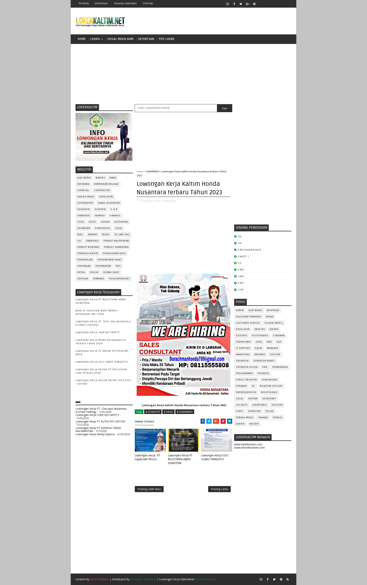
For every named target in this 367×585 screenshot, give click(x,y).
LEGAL (118, 228)
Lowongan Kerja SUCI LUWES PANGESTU (102, 361)
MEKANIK (260, 354)
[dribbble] (267, 4)
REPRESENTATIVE (246, 392)
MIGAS (106, 234)
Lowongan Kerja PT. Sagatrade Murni (147, 457)
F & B (114, 209)
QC (253, 386)
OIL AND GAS (122, 234)
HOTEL (92, 221)
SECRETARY (269, 398)
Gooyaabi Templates (143, 579)
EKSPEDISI (83, 209)
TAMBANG (98, 278)
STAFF (239, 411)
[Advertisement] (183, 73)
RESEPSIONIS (269, 392)
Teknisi (278, 417)
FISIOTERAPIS (260, 335)
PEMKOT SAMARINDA (116, 247)
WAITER (240, 423)
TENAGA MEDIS (244, 417)
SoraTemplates (99, 579)
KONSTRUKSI (102, 228)
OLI (79, 240)
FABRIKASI (83, 215)
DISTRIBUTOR (85, 203)
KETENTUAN (146, 39)
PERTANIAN (84, 266)
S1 (239, 263)
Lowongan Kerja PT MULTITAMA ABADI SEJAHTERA (180, 459)
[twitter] (241, 4)
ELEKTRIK (100, 209)
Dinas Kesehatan (109, 203)
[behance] (281, 4)
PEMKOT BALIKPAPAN (116, 240)
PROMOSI (263, 373)
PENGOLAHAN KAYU (114, 253)
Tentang (84, 3)
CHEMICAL (83, 190)
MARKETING (243, 354)
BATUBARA (83, 184)
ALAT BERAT (84, 177)
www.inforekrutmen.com (249, 447)
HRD (269, 341)
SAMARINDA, (169, 201)
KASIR (258, 348)
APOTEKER (273, 310)
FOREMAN (279, 335)
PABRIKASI (92, 240)
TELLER (270, 411)
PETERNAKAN (103, 266)
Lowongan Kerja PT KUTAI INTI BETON (100, 421)
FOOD (80, 221)
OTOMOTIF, (146, 201)
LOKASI (95, 39)
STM (241, 289)
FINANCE (115, 215)
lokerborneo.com (205, 579)
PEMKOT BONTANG (88, 247)
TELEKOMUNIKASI (119, 278)
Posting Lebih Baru (149, 489)
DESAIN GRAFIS (274, 323)
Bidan (270, 316)
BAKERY (100, 177)
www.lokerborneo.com (248, 444)
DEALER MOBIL (86, 196)
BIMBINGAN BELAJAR (106, 184)
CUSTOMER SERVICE (248, 323)
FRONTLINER (243, 341)
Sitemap (148, 3)
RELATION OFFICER (271, 386)
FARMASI (100, 215)
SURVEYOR (254, 411)
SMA (241, 269)
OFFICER (275, 354)
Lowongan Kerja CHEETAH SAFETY (98, 332)
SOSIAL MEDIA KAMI (120, 39)
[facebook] (234, 4)
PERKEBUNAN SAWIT (109, 259)
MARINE (92, 234)
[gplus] (247, 4)
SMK (241, 276)
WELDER (254, 423)
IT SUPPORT (243, 348)
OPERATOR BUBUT (264, 360)
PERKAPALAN (85, 259)
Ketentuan (101, 3)
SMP (241, 283)
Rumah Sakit (111, 272)
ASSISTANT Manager (248, 316)
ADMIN (240, 310)
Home (82, 39)
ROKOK (94, 272)
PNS (118, 266)
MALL (80, 234)
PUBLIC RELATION (246, 379)
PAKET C (244, 256)
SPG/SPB (277, 405)
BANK (113, 177)
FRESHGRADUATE (250, 249)
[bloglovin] (261, 4)
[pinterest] (254, 4)
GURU (259, 341)
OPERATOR (242, 360)
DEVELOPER (106, 196)
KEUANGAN (83, 228)
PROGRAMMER (244, 373)
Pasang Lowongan (125, 3)
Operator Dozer (247, 367)
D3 (240, 236)
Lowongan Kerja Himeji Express (95, 434)
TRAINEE (263, 417)
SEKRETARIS (259, 405)
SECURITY (242, 405)
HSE (279, 341)
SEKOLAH (82, 278)
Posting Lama (219, 489)
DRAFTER (260, 329)
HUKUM (105, 221)
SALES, (158, 201)
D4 (240, 243)
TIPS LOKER (166, 39)
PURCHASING (269, 379)
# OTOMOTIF (153, 411)
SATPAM (253, 398)
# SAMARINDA (185, 411)
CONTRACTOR (102, 190)
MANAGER (272, 348)
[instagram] (227, 4)
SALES (240, 398)
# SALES (168, 411)
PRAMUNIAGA (280, 367)
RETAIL (81, 272)
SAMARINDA (152, 171)
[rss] (274, 4)
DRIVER (274, 329)
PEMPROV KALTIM (87, 253)
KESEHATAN (121, 221)
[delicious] (288, 4)
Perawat (241, 386)
